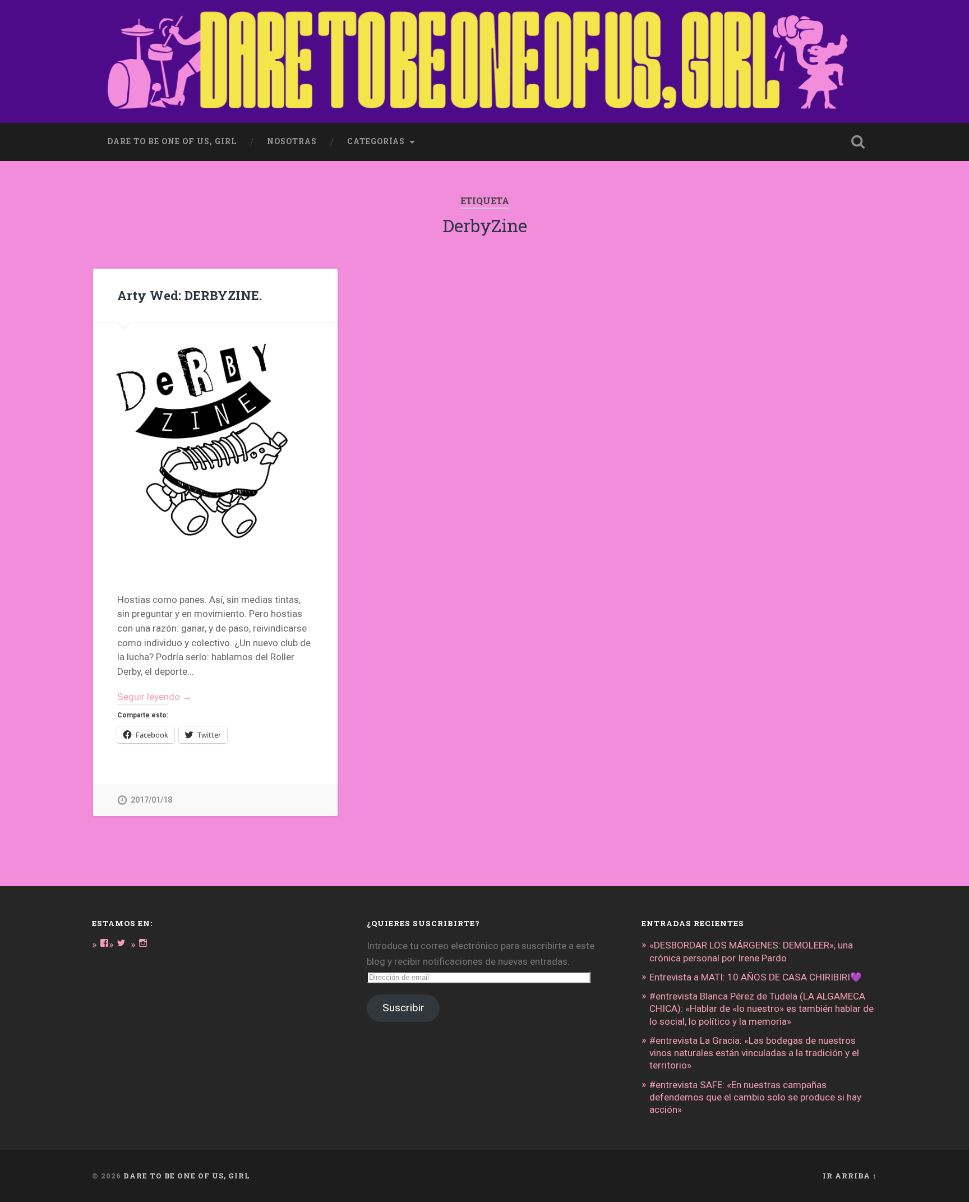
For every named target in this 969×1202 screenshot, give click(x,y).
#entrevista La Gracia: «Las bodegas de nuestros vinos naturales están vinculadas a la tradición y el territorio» (754, 1053)
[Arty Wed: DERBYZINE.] (215, 445)
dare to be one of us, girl (172, 141)
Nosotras (292, 141)
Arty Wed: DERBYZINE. (189, 295)
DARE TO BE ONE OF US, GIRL (186, 1175)
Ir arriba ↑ (850, 1175)
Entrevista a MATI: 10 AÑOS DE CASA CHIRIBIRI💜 (755, 977)
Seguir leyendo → (154, 696)
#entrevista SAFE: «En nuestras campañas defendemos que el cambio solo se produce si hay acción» (755, 1097)
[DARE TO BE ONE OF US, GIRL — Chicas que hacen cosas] (484, 61)
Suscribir (403, 1007)
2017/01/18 (151, 800)
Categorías (376, 141)
